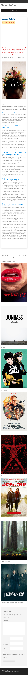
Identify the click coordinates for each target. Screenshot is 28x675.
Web (4, 648)
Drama (9, 244)
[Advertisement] (14, 36)
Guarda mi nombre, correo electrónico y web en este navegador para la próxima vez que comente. (14, 656)
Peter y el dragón (5, 561)
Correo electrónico (6, 643)
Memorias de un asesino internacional (11, 433)
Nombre (5, 638)
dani (13, 57)
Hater (2, 304)
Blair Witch (4, 476)
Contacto (17, 671)
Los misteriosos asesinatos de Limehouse (12, 602)
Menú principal (15, 10)
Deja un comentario (20, 57)
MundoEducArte (8, 4)
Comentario (6, 620)
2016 (4, 244)
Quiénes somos (5, 670)
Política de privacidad (6, 673)
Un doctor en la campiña (7, 519)
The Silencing (23, 255)
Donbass (3, 347)
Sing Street (4, 390)
